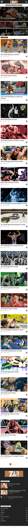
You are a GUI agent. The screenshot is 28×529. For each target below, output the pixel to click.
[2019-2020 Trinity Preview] (14, 300)
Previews (13, 37)
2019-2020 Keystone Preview (10, 54)
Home (10, 37)
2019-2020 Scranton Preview (10, 182)
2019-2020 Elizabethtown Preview (11, 351)
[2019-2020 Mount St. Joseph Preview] (14, 447)
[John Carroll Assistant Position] (4, 498)
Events (2, 514)
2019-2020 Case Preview (8, 393)
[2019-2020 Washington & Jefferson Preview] (14, 88)
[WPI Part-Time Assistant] (4, 485)
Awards (2, 518)
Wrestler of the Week (5, 516)
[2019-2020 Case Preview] (14, 384)
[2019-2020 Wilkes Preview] (14, 111)
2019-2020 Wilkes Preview (9, 119)
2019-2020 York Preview (8, 435)
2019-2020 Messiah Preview (9, 267)
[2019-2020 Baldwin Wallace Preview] (14, 321)
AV (1, 19)
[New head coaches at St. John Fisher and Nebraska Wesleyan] (4, 492)
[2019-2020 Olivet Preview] (14, 67)
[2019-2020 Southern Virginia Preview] (14, 132)
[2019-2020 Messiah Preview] (14, 258)
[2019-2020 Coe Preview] (14, 14)
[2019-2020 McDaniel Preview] (14, 363)
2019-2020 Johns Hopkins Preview (20, 34)
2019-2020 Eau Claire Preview (10, 414)
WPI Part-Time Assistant (14, 484)
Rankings (2, 512)
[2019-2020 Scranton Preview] (14, 174)
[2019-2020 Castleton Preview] (14, 279)
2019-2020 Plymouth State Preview (12, 161)
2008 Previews (14, 5)
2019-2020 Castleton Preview (10, 288)
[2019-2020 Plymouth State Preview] (14, 153)
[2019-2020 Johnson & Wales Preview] (14, 237)
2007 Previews (8, 5)
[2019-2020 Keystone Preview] (14, 46)
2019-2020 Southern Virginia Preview (12, 140)
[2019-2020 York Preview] (14, 426)
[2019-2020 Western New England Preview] (14, 195)
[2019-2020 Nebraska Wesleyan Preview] (14, 216)
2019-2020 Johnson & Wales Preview (12, 246)
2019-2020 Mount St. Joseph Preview (20, 27)
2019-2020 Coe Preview (8, 18)
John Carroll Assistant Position (15, 497)
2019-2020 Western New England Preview (14, 203)
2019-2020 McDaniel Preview (10, 372)
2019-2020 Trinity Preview (9, 309)
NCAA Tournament (4, 508)
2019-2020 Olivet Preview (9, 76)
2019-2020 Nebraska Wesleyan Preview (13, 224)
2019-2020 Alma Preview (6, 27)
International (3, 520)
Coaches (2, 510)
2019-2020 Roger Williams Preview (6, 34)
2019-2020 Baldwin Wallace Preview (12, 330)
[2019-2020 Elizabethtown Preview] (14, 342)
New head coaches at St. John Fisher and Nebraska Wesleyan (17, 491)
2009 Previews (19, 5)
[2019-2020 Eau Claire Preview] (14, 405)
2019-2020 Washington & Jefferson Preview (11, 97)
